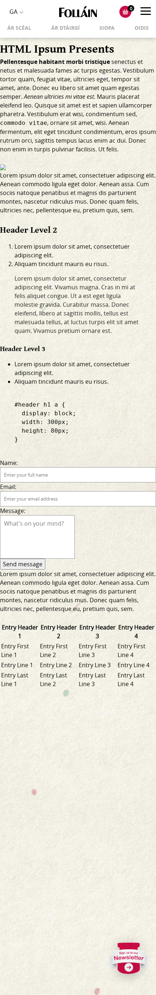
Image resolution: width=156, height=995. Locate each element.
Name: (9, 463)
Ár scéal (19, 27)
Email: (8, 487)
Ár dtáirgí (65, 27)
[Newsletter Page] (129, 960)
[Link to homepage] (78, 12)
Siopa (107, 27)
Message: (12, 511)
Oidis (142, 27)
